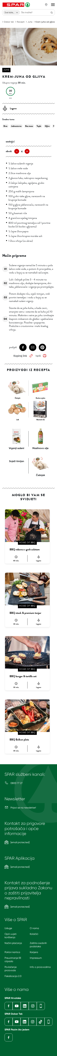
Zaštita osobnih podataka (38, 945)
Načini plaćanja (13, 943)
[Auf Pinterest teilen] (42, 347)
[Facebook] (9, 1006)
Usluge (8, 928)
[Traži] (51, 12)
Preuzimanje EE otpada (13, 959)
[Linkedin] (25, 1006)
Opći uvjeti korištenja (10, 936)
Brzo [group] (5, 126)
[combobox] (11, 12)
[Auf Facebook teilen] (23, 347)
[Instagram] (33, 1006)
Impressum (36, 957)
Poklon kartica (12, 952)
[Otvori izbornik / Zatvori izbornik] (53, 5)
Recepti (20, 22)
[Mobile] (41, 1006)
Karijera (34, 952)
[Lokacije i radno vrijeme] (46, 5)
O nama (34, 928)
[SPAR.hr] (16, 4)
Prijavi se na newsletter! (23, 807)
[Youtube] (17, 1006)
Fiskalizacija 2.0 (13, 976)
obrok (9, 151)
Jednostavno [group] (16, 126)
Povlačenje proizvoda (11, 969)
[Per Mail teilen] (32, 347)
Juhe (30, 22)
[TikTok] (40, 1022)
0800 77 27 (16, 783)
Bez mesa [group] (29, 126)
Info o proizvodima (40, 967)
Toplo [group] (39, 126)
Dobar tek (9, 22)
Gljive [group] (47, 126)
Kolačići (34, 934)
